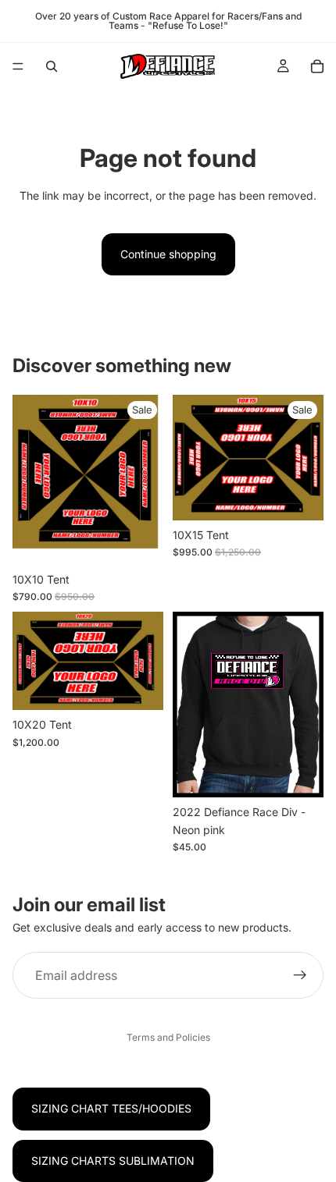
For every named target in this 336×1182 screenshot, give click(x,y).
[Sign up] (300, 976)
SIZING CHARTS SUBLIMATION (113, 1160)
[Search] (51, 66)
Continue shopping (168, 254)
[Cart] (317, 66)
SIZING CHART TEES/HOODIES (111, 1108)
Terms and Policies (168, 1037)
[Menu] (18, 66)
